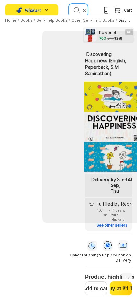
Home (11, 20)
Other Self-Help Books (92, 20)
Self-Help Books (52, 20)
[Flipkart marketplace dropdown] (28, 10)
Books (26, 20)
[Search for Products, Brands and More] (76, 10)
